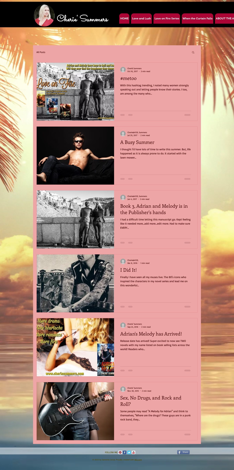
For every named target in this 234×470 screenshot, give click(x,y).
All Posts (40, 52)
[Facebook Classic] (124, 452)
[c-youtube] (133, 452)
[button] (193, 52)
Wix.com (138, 459)
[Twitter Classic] (129, 452)
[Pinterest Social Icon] (120, 452)
